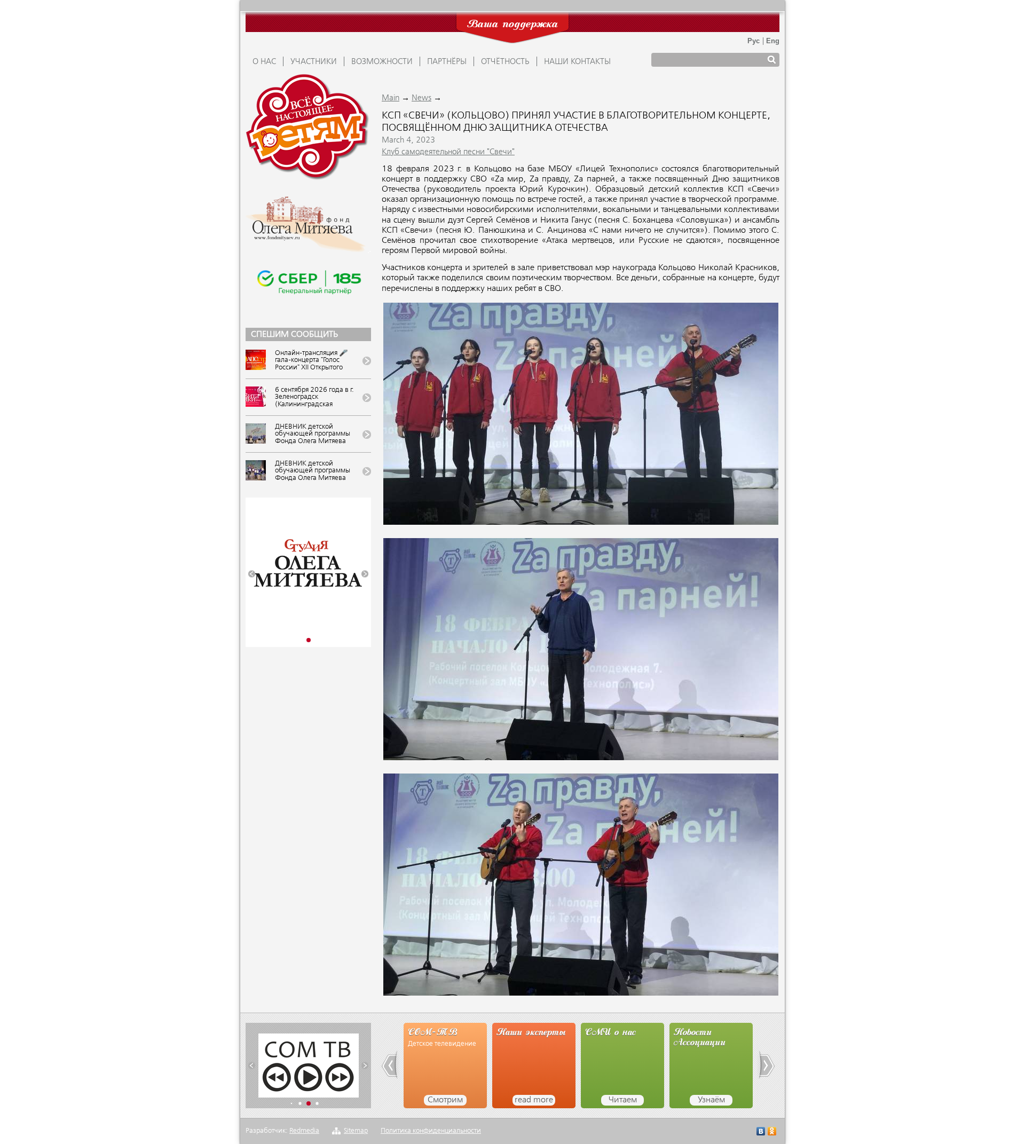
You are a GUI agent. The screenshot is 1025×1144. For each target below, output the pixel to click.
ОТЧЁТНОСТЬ (505, 62)
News (421, 98)
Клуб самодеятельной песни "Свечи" (448, 152)
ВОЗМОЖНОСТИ (382, 62)
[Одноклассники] (772, 1132)
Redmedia (304, 1130)
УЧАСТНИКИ (313, 62)
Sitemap (356, 1130)
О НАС (264, 62)
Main (390, 98)
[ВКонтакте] (761, 1132)
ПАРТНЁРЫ (447, 62)
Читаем (565, 1100)
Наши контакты (577, 62)
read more (477, 1100)
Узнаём (653, 1100)
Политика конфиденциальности (431, 1130)
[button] (251, 574)
